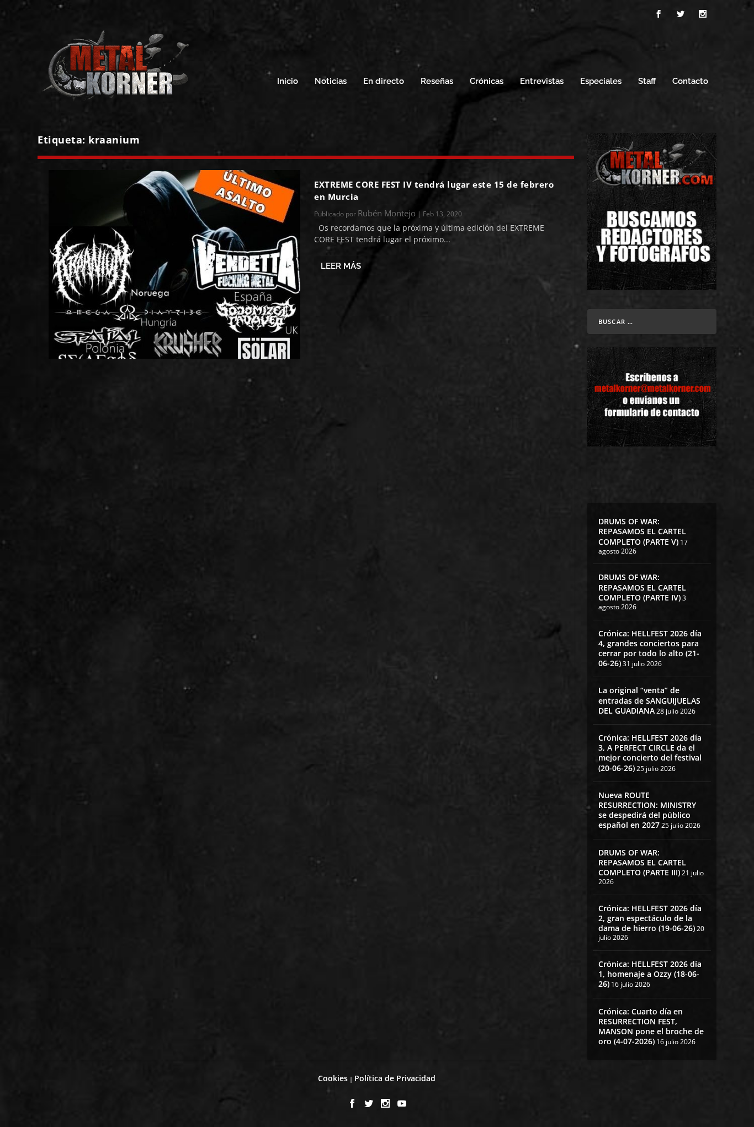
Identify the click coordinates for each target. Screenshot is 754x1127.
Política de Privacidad (395, 1078)
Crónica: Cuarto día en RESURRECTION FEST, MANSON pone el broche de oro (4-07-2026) (651, 1026)
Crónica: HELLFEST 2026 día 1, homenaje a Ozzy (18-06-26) (650, 974)
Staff (647, 81)
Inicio (287, 81)
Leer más (341, 266)
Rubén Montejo (387, 213)
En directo (383, 81)
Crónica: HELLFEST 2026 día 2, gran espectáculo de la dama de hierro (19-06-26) (650, 918)
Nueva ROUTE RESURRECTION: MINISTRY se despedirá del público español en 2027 (647, 810)
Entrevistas (542, 81)
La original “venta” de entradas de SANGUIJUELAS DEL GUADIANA (649, 700)
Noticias (331, 81)
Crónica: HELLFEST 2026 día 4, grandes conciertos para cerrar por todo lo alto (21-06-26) (650, 648)
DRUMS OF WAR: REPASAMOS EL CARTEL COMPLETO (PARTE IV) (642, 587)
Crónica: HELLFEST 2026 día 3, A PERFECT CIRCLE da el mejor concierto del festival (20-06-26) (650, 752)
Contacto (690, 81)
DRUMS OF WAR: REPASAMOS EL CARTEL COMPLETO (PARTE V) (642, 531)
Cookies (333, 1078)
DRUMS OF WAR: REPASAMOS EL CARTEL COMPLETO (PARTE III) (642, 862)
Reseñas (437, 81)
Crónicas (486, 81)
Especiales (601, 81)
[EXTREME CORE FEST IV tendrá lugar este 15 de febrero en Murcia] (174, 264)
